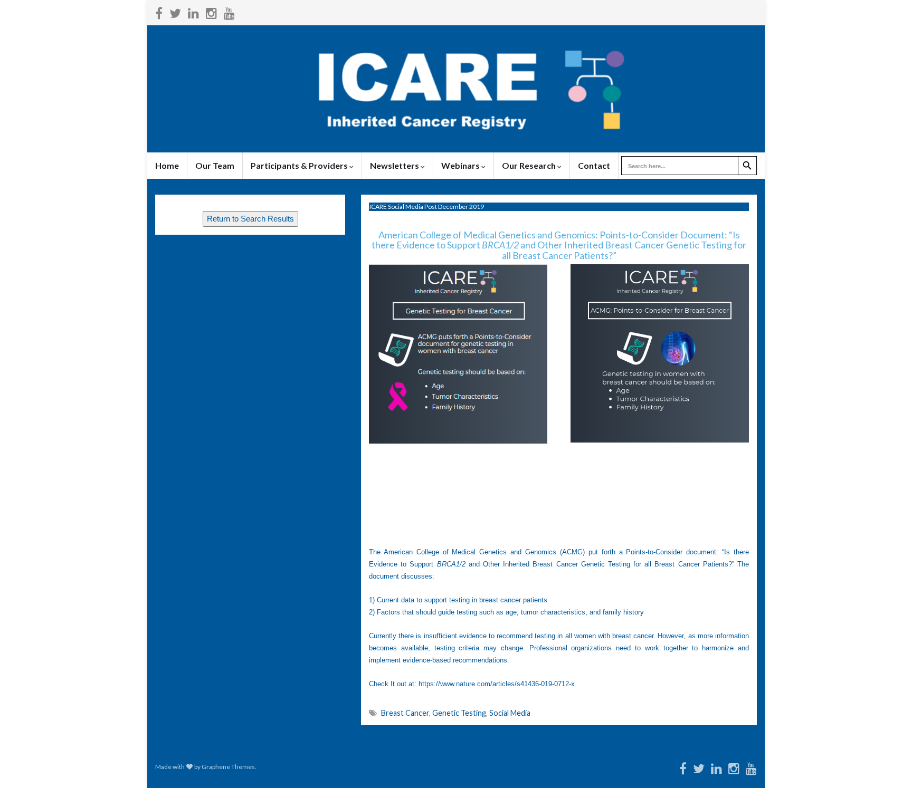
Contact (594, 165)
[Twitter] (175, 11)
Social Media (509, 712)
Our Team (214, 165)
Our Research (529, 165)
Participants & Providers (300, 165)
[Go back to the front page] (456, 88)
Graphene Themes (228, 767)
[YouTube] (229, 11)
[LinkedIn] (193, 11)
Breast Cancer (405, 712)
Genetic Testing (459, 712)
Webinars (461, 165)
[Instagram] (211, 11)
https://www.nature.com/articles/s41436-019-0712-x (497, 684)
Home (167, 165)
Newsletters (395, 165)
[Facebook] (159, 11)
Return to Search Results (250, 219)
